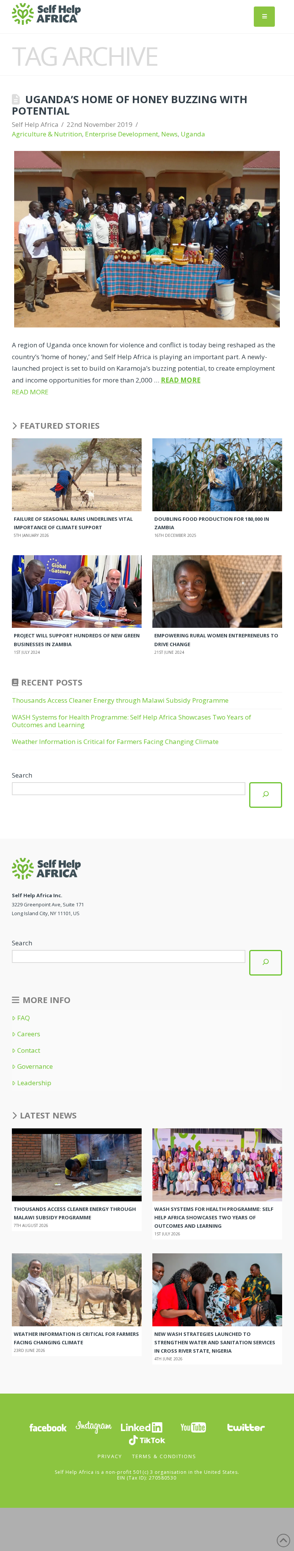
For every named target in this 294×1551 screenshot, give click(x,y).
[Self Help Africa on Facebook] (48, 1426)
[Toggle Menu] (264, 16)
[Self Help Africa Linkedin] (140, 1426)
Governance (35, 1066)
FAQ (23, 1018)
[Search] (265, 795)
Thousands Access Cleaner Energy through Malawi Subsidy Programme (121, 700)
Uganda (193, 134)
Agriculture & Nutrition (47, 134)
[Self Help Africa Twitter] (246, 1426)
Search (22, 775)
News (169, 134)
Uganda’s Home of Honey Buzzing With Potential (129, 105)
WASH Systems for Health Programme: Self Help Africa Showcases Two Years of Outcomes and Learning (131, 721)
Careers (28, 1034)
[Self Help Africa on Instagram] (94, 1426)
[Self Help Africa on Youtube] (193, 1426)
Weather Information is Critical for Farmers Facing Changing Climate (115, 741)
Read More (181, 380)
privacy (110, 1456)
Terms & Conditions (164, 1456)
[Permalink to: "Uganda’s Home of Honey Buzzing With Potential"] (147, 239)
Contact (28, 1050)
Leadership (34, 1083)
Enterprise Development (121, 134)
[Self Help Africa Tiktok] (147, 1439)
